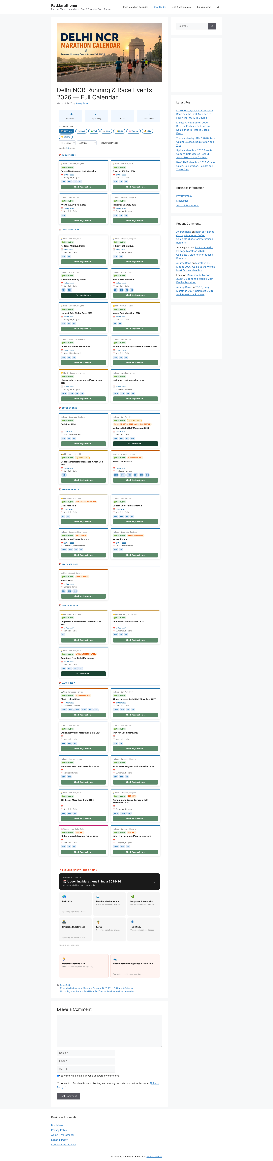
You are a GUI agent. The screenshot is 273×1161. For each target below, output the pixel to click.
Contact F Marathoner (63, 1144)
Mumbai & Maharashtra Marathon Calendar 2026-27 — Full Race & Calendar (96, 988)
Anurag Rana (183, 231)
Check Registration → (83, 187)
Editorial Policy (59, 1139)
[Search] (212, 26)
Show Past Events (109, 142)
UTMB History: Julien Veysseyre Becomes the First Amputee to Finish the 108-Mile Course (194, 114)
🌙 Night (119, 131)
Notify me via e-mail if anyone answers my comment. (89, 1075)
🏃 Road (81, 131)
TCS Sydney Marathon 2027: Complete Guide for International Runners (195, 291)
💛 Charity (65, 137)
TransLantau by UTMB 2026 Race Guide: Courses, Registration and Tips (195, 142)
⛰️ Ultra (106, 131)
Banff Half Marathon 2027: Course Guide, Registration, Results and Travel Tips (195, 166)
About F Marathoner (187, 205)
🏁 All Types (66, 131)
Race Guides (160, 7)
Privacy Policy (184, 195)
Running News (204, 7)
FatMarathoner (64, 5)
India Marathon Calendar (135, 7)
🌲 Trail (94, 131)
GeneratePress (154, 1156)
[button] (218, 7)
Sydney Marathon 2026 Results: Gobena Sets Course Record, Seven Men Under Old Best (194, 154)
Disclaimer (182, 200)
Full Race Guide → (83, 295)
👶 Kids (147, 131)
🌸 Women (133, 131)
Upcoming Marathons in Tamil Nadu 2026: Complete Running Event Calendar (97, 991)
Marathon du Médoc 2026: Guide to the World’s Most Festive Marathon (195, 267)
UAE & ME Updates (181, 7)
